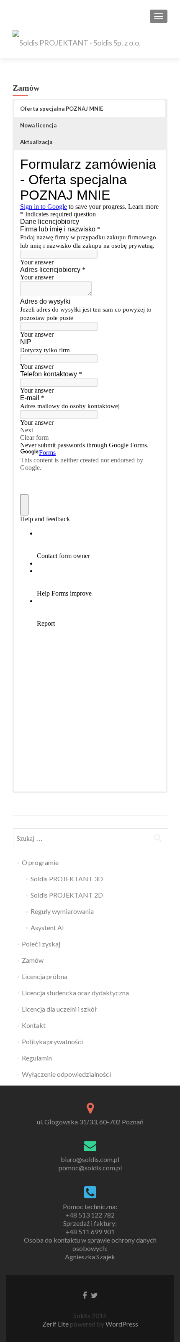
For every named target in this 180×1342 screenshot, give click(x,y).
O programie (40, 862)
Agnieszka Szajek (90, 1257)
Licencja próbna (44, 976)
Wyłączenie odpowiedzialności (66, 1074)
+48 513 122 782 (90, 1215)
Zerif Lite (56, 1324)
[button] (89, 108)
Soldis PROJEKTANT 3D (67, 879)
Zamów (33, 960)
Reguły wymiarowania (62, 911)
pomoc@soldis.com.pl (90, 1168)
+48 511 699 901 (90, 1231)
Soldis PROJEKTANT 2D (67, 895)
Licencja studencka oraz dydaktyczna (75, 993)
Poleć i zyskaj (41, 944)
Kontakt (34, 1025)
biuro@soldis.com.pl (90, 1159)
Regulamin (37, 1058)
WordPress (121, 1324)
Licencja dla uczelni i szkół (59, 1009)
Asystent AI (47, 927)
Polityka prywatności (52, 1041)
